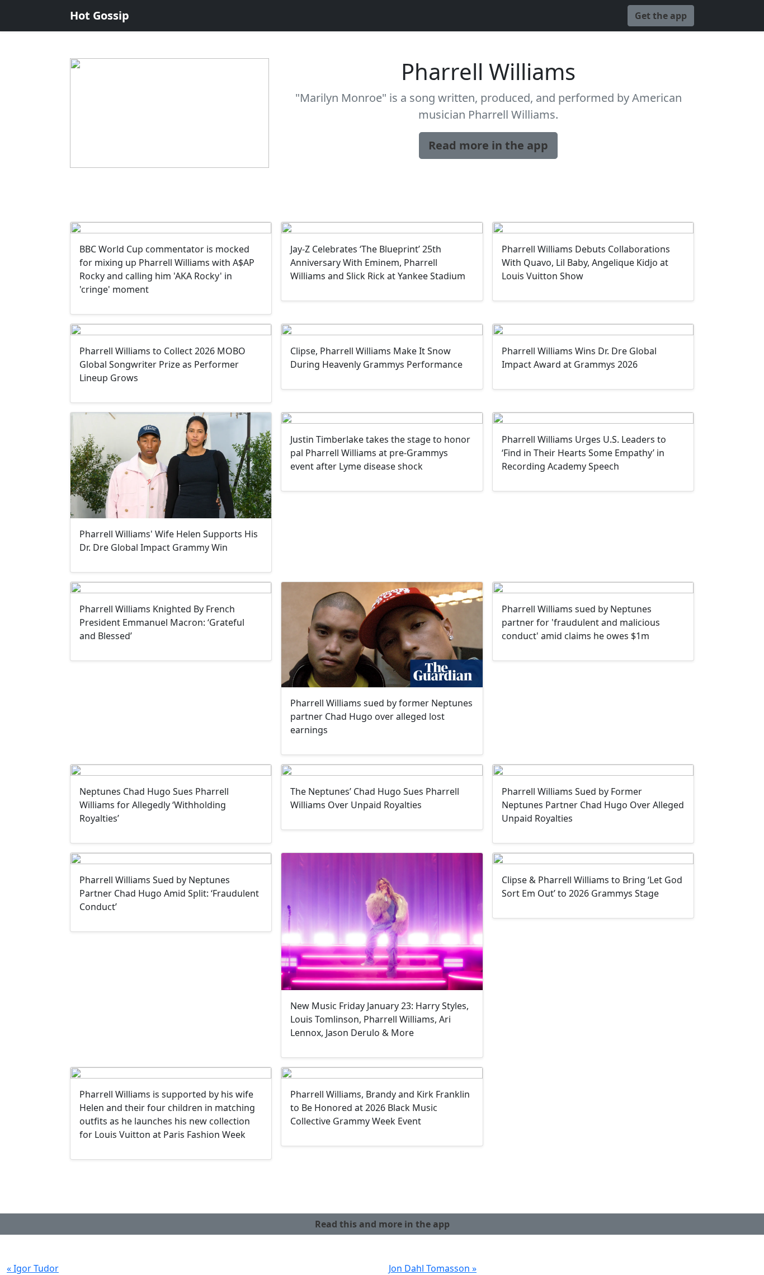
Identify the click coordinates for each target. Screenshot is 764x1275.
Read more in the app (488, 145)
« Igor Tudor (33, 1268)
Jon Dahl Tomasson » (433, 1268)
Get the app (661, 16)
